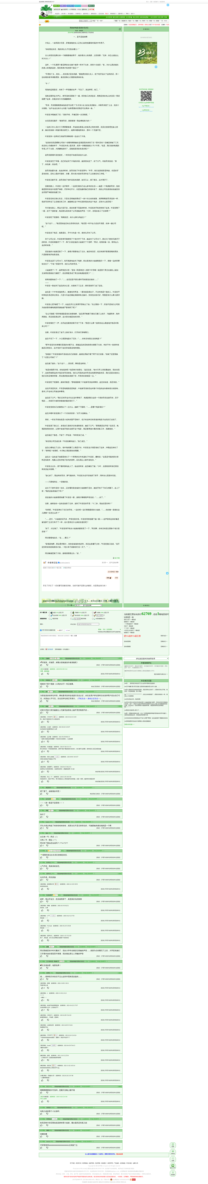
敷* (47, 691)
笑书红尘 (49, 862)
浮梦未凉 (49, 1119)
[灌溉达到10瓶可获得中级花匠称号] (56, 851)
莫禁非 (48, 973)
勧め (47, 833)
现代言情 (116, 17)
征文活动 (101, 13)
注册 (151, 1)
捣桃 (47, 1130)
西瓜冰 (49, 1065)
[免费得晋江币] (86, 32)
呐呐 (48, 905)
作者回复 (46, 669)
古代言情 (109, 17)
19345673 (49, 717)
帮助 (127, 13)
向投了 (120, 24)
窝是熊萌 (48, 787)
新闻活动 (93, 13)
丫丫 (125, 628)
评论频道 (70, 13)
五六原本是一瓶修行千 (52, 961)
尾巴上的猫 (50, 757)
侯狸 (125, 632)
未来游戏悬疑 (144, 17)
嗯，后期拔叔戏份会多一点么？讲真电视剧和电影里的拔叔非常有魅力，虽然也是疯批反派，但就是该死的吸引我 (146, 714)
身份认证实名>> (94, 698)
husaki (49, 1045)
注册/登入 (120, 13)
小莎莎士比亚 (128, 630)
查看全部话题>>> (129, 724)
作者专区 (78, 13)
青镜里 (81, 30)
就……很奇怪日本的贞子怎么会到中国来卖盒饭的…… (141, 683)
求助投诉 (112, 13)
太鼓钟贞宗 (50, 1025)
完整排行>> (164, 641)
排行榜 (63, 13)
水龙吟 (49, 727)
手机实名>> (82, 698)
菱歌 (47, 947)
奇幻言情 (136, 17)
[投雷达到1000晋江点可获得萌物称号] (52, 658)
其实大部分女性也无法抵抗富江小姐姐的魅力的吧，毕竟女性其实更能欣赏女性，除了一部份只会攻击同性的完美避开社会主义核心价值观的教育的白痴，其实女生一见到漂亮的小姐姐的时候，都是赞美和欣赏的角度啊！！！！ (146, 705)
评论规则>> (66, 649)
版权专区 (85, 13)
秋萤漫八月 (49, 680)
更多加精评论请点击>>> (161, 674)
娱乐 (132, 13)
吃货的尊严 (49, 895)
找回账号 (156, 1)
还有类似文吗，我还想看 (133, 699)
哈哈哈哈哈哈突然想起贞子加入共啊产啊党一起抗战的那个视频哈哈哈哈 (147, 718)
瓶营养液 (83, 618)
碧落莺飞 (49, 767)
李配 (47, 810)
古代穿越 (129, 17)
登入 (147, 1)
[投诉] (98, 665)
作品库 (57, 13)
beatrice (48, 822)
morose (48, 1141)
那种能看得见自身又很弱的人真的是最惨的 (138, 721)
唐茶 (48, 1055)
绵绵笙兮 (49, 1107)
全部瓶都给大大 (100, 619)
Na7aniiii (49, 926)
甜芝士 (126, 619)
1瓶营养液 (55, 618)
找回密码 (162, 1)
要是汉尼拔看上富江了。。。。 (135, 710)
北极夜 (48, 658)
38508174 (49, 1015)
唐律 (48, 983)
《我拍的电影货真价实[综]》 (72, 658)
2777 (48, 916)
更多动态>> (164, 635)
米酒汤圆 (49, 747)
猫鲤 (125, 622)
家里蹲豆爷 (50, 884)
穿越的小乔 (51, 1075)
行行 (47, 1086)
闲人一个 (49, 777)
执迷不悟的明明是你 (53, 1005)
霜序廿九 (49, 873)
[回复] (118, 665)
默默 (47, 706)
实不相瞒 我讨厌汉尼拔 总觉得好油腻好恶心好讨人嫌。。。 (143, 686)
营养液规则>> (59, 649)
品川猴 (49, 737)
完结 (165, 17)
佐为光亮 (48, 799)
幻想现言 (122, 17)
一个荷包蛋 (127, 624)
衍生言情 (160, 17)
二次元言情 (153, 17)
